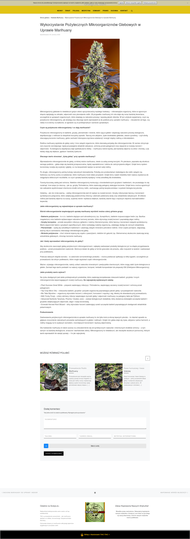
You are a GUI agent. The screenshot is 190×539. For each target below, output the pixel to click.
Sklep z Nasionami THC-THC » (97, 535)
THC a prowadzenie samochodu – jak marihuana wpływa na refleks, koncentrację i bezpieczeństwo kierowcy (55, 518)
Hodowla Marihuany (57, 18)
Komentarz (51, 419)
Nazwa (48, 436)
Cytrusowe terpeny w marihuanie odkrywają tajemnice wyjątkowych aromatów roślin (57, 524)
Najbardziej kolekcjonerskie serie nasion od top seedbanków (54, 512)
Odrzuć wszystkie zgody (133, 3)
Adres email (86, 436)
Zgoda (121, 3)
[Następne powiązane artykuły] (147, 358)
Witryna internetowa (125, 436)
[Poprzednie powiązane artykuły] (143, 358)
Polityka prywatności (149, 3)
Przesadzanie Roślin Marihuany (78, 369)
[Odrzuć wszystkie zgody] (188, 3)
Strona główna (44, 18)
